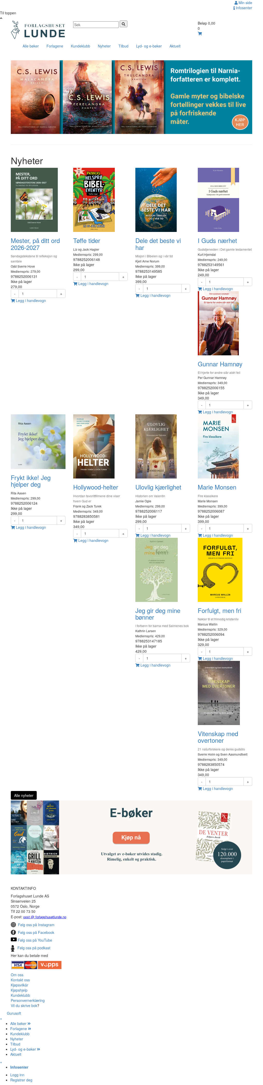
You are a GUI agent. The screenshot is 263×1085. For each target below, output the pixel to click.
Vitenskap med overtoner (218, 737)
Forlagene (54, 45)
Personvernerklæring (28, 1000)
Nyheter (104, 45)
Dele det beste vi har (158, 243)
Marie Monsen (217, 486)
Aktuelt (175, 45)
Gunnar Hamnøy (220, 363)
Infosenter (243, 7)
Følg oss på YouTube (35, 940)
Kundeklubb (80, 45)
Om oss (17, 974)
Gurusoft (14, 1013)
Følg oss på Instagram (36, 924)
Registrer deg (21, 1079)
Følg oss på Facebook (36, 932)
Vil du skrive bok (24, 1005)
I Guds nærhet (217, 240)
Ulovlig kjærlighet (158, 486)
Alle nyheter (23, 795)
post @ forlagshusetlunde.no (44, 916)
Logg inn (17, 1074)
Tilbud (123, 45)
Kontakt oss (20, 979)
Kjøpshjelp (19, 990)
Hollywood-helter (95, 486)
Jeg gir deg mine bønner (157, 613)
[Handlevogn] (200, 33)
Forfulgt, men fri (219, 610)
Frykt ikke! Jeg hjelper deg (31, 480)
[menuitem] (136, 1023)
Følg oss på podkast (33, 947)
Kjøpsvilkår (19, 985)
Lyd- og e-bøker (149, 45)
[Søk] (123, 24)
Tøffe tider (86, 240)
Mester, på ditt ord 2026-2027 (35, 243)
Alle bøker (31, 45)
